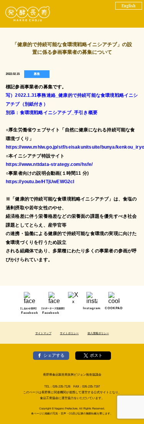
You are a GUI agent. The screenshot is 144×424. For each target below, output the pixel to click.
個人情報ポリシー (98, 333)
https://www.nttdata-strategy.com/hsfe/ (49, 164)
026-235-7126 (61, 386)
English (129, 5)
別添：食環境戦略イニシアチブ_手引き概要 (52, 112)
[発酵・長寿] (28, 14)
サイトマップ (43, 333)
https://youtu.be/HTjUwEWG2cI (40, 181)
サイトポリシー (69, 333)
